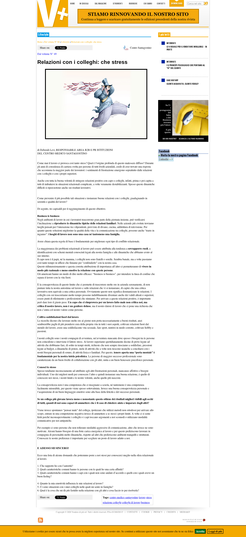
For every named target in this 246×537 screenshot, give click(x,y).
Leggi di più (215, 531)
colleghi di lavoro (131, 502)
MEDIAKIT (185, 511)
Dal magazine (100, 3)
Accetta (200, 531)
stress (149, 497)
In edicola (83, 3)
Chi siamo (148, 3)
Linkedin (164, 159)
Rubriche (133, 3)
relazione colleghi (112, 502)
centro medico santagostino (124, 497)
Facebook (164, 151)
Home (72, 3)
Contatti (161, 3)
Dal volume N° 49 (47, 54)
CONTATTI (132, 511)
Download (176, 3)
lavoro (142, 497)
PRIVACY (158, 511)
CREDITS (171, 511)
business (145, 502)
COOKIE (146, 511)
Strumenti (117, 3)
